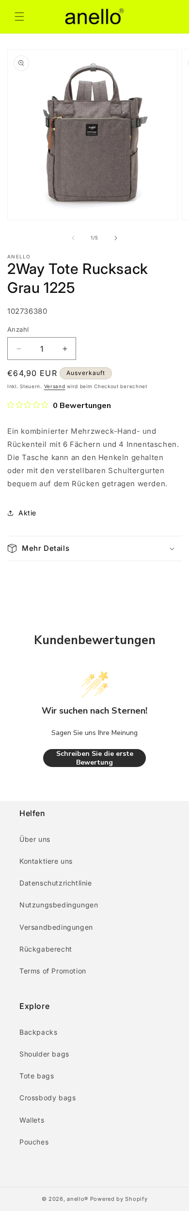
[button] (19, 16)
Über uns (34, 839)
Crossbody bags (47, 1097)
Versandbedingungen (56, 927)
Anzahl (18, 329)
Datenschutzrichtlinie (55, 883)
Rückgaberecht (45, 949)
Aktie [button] (27, 513)
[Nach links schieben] (73, 238)
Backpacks (38, 1032)
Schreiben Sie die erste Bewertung (94, 758)
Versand (54, 386)
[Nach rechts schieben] (115, 238)
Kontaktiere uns (46, 861)
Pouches (33, 1142)
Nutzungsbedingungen (58, 905)
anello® (77, 1198)
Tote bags (36, 1076)
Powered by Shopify (119, 1198)
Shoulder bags (44, 1054)
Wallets (31, 1120)
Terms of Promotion (52, 971)
